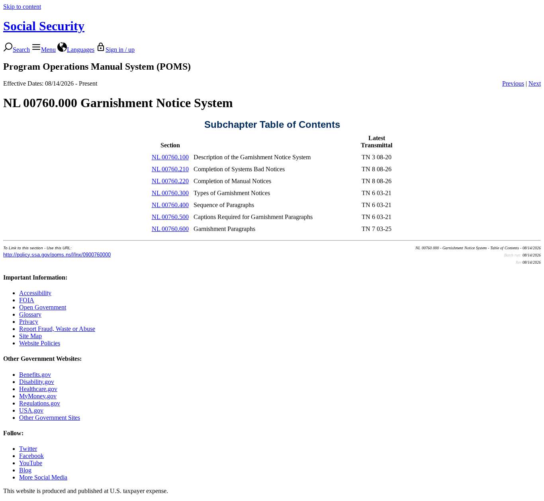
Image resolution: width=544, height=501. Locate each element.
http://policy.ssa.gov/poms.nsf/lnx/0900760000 (57, 255)
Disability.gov (36, 381)
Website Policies (39, 343)
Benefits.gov (35, 374)
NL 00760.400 (170, 205)
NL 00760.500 (170, 216)
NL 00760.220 (170, 181)
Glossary (30, 314)
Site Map (30, 336)
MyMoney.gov (38, 396)
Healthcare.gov (38, 389)
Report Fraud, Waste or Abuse (57, 328)
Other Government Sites (49, 417)
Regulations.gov (39, 403)
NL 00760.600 (170, 228)
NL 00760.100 (170, 157)
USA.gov (31, 410)
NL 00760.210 (170, 169)
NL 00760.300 (170, 193)
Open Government (42, 307)
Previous (513, 83)
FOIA (26, 300)
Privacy (28, 321)
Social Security (43, 26)
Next (534, 83)
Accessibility (35, 293)
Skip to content (22, 6)
